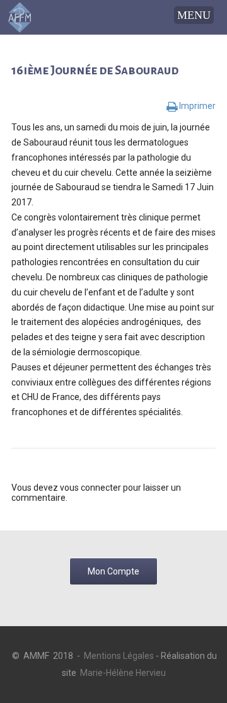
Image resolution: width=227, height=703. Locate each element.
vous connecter (90, 488)
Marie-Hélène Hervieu (123, 673)
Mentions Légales (119, 656)
